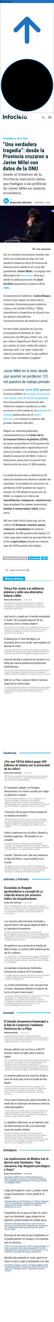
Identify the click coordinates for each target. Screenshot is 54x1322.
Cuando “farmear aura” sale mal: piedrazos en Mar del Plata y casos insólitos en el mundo (26, 859)
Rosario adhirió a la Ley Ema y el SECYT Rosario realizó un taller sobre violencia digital (24, 1053)
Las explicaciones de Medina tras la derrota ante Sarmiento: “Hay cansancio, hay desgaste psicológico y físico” (27, 1164)
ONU (6, 287)
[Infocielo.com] (28, 115)
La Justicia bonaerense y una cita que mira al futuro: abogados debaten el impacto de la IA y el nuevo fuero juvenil (26, 988)
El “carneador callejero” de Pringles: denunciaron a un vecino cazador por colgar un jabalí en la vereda (26, 791)
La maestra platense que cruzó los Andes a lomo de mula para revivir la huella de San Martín (26, 1079)
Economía (26, 275)
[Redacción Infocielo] (6, 201)
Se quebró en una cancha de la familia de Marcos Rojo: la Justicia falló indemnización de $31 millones (27, 949)
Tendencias (9, 753)
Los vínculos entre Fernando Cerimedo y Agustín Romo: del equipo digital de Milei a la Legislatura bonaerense (26, 925)
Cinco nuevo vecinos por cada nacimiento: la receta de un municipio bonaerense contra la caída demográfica (27, 1103)
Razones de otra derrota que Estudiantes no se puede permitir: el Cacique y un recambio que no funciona (26, 1239)
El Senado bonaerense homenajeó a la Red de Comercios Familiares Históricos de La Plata (26, 1025)
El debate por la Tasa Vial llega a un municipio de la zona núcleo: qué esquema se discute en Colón (27, 642)
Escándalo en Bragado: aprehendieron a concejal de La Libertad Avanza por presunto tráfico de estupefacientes (23, 893)
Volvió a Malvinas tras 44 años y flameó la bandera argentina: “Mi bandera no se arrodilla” (26, 836)
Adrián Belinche (11, 1033)
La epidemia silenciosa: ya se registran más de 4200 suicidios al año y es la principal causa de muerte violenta (26, 1126)
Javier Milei (31, 389)
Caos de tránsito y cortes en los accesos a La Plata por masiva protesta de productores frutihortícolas (27, 663)
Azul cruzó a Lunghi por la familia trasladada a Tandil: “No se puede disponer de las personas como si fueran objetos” (27, 620)
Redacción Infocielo (20, 202)
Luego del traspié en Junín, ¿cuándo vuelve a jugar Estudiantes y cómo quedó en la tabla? (26, 1194)
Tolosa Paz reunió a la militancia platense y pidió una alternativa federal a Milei (24, 592)
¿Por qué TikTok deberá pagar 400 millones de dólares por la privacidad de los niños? (27, 765)
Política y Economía (16, 134)
